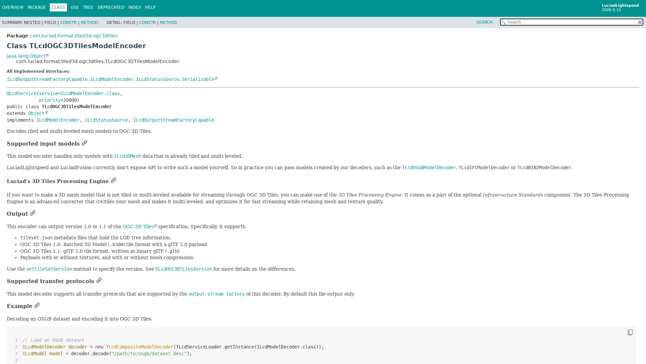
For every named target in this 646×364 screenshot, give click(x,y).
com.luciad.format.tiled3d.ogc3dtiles (73, 35)
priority (50, 100)
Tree (88, 7)
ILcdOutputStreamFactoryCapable (47, 79)
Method (89, 22)
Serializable (198, 79)
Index (134, 7)
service (48, 93)
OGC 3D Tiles (138, 226)
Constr (68, 22)
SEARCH (484, 22)
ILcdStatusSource (157, 79)
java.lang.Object (26, 56)
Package (37, 7)
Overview (13, 7)
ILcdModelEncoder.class (90, 93)
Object (36, 113)
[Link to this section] (84, 144)
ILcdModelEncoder (111, 79)
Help (150, 7)
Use (75, 7)
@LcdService (21, 93)
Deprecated (111, 7)
